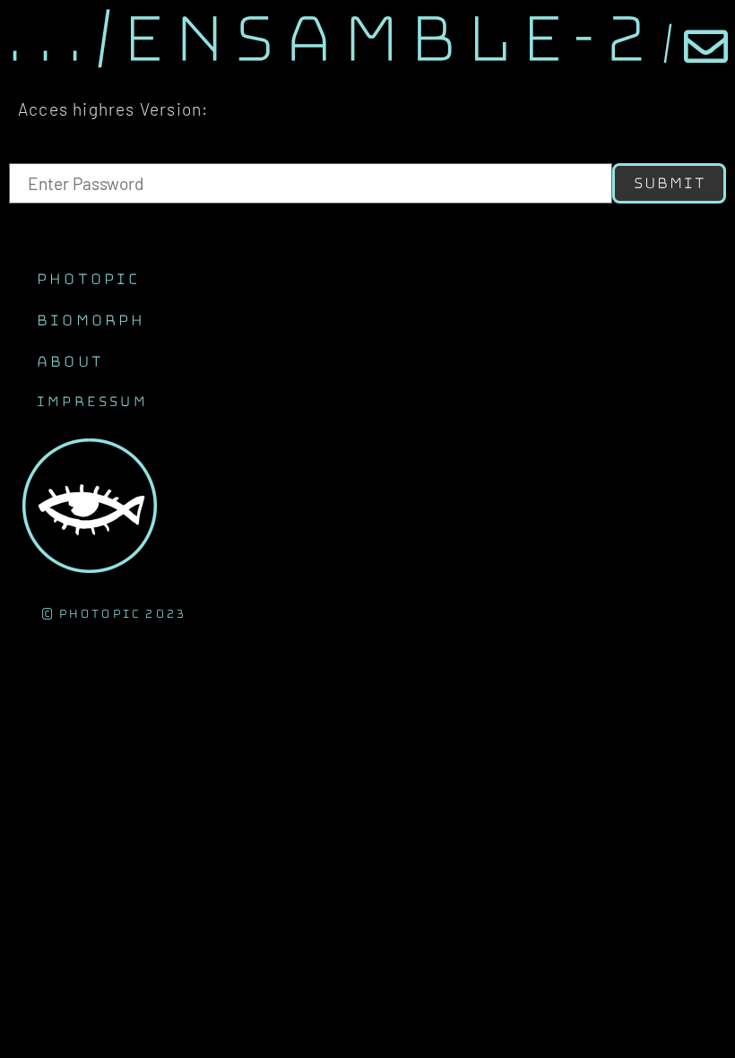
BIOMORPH (90, 320)
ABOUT (69, 361)
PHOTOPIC (88, 279)
